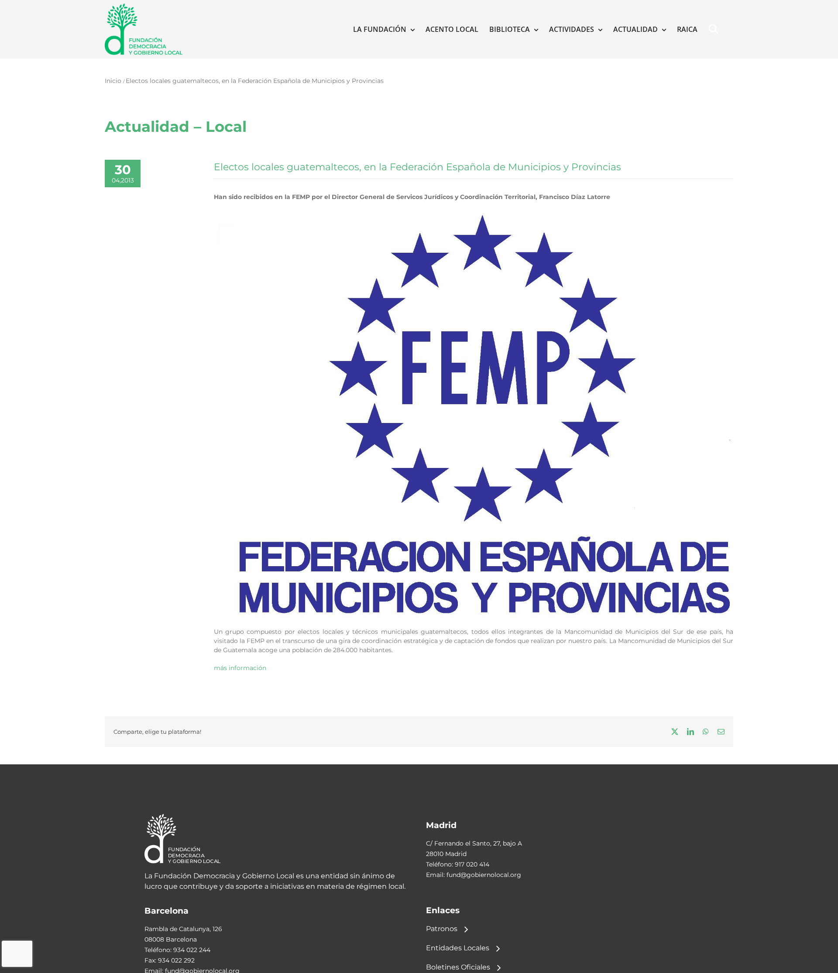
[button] (715, 29)
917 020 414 (472, 864)
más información (240, 668)
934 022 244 (191, 950)
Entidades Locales (457, 948)
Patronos (441, 929)
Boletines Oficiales (458, 967)
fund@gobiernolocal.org (483, 875)
